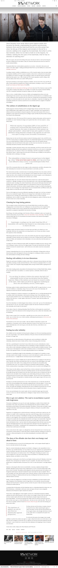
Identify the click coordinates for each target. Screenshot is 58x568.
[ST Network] (29, 3)
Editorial (19, 0)
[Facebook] (53, 1)
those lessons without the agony (31, 501)
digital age (13, 529)
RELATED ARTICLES (21, 532)
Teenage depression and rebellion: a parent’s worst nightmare (39, 543)
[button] (56, 6)
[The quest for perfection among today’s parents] (18, 538)
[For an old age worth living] (8, 538)
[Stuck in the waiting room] (49, 538)
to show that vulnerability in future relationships (34, 214)
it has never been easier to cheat (26, 160)
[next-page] (29, 547)
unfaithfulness (23, 529)
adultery (10, 529)
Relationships (47, 540)
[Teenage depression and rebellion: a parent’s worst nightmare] (39, 538)
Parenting (36, 540)
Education (16, 540)
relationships (18, 529)
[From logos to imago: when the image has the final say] (29, 538)
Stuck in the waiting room (49, 542)
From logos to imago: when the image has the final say (29, 543)
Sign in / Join (2, 0)
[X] (56, 1)
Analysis (15, 0)
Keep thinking (22, 0)
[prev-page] (28, 547)
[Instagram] (54, 1)
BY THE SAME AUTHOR (35, 532)
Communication (27, 540)
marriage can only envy (11, 69)
